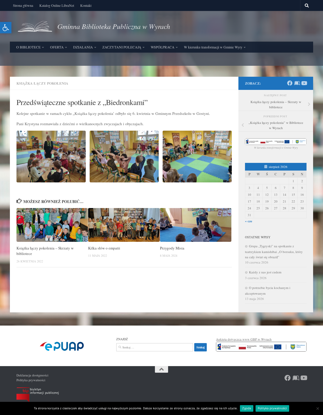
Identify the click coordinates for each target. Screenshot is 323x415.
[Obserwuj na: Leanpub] (296, 83)
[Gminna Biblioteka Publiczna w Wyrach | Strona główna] (34, 26)
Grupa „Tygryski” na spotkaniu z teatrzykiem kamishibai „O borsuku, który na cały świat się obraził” (274, 251)
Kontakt (85, 5)
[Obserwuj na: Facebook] (289, 83)
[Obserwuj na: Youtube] (304, 83)
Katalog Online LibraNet (56, 5)
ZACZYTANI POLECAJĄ (121, 47)
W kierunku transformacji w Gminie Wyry (213, 47)
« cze (248, 221)
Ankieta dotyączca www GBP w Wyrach (244, 339)
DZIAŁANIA (83, 47)
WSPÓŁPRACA (162, 47)
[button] (5, 27)
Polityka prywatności (30, 380)
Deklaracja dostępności (32, 375)
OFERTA (57, 47)
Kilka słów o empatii (104, 248)
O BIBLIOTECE (28, 47)
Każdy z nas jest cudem (265, 272)
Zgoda (246, 408)
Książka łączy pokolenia (42, 83)
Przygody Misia (172, 248)
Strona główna (23, 5)
